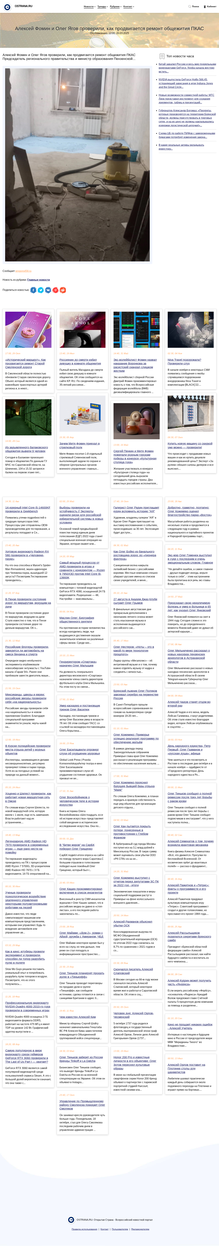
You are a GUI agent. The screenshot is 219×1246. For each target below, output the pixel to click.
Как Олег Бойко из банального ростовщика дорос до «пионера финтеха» (135, 555)
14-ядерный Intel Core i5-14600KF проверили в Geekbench (27, 509)
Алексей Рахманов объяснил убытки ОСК (133, 923)
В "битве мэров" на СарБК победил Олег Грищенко (76, 846)
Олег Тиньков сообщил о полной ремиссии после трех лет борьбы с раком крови (190, 797)
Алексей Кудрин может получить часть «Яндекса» (189, 982)
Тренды (101, 6)
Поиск (195, 6)
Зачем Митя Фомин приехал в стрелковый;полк (79, 445)
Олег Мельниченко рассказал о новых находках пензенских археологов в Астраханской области (189, 656)
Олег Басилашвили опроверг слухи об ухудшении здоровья (79, 751)
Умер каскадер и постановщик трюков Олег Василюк (79, 707)
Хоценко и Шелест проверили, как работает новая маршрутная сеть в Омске (28, 797)
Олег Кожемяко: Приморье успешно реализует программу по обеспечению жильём (136, 738)
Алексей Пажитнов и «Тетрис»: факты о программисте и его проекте (188, 889)
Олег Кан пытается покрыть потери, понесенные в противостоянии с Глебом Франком (132, 832)
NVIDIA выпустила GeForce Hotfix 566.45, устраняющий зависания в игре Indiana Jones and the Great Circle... (186, 83)
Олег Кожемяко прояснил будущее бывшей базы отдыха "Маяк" (134, 786)
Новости (89, 6)
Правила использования (84, 1229)
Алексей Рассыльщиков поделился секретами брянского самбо (189, 936)
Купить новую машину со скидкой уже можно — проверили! (190, 445)
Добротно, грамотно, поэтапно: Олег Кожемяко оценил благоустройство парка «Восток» (190, 511)
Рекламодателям (140, 1229)
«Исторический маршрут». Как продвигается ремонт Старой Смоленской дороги (25, 363)
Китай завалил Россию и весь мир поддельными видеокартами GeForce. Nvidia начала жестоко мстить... (187, 68)
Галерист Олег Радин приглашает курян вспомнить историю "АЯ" (136, 509)
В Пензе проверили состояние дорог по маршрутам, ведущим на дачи (28, 603)
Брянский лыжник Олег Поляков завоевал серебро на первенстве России (136, 694)
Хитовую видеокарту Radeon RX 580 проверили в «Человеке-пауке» (27, 555)
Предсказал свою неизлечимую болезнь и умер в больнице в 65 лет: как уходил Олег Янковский (189, 606)
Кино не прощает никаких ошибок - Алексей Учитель (190, 1026)
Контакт (127, 6)
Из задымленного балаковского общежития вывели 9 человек (26, 449)
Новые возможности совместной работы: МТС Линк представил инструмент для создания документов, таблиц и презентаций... (186, 99)
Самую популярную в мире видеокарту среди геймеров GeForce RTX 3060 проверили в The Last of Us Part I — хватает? (26, 1056)
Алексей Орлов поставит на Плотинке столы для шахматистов (186, 1068)
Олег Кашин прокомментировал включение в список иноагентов (80, 890)
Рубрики (115, 6)
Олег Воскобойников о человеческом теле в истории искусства (79, 801)
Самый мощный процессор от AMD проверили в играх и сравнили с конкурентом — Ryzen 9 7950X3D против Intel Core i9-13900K (82, 570)
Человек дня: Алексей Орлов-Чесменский (134, 1015)
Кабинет (211, 6)
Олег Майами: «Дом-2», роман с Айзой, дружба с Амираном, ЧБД (81, 934)
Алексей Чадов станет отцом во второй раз (189, 703)
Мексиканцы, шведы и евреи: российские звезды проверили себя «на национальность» (25, 698)
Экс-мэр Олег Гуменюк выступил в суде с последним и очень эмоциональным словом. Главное (190, 559)
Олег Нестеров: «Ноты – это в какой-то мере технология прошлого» (134, 650)
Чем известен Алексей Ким (77, 1017)
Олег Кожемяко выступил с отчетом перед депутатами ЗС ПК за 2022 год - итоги (136, 881)
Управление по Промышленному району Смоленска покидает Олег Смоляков (82, 1105)
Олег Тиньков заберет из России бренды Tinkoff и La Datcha (81, 1059)
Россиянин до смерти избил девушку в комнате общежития (80, 361)
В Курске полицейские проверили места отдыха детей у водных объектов (28, 749)
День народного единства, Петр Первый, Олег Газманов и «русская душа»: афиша (189, 749)
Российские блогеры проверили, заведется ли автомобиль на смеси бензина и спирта (27, 650)
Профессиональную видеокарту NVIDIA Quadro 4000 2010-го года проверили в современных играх (27, 1006)
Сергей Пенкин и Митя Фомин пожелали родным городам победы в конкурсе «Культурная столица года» (135, 457)
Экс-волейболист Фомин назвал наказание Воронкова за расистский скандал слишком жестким (135, 365)
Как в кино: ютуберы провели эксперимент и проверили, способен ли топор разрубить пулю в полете (25, 957)
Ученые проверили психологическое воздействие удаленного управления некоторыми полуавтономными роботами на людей (26, 900)
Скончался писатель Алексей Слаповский (133, 971)
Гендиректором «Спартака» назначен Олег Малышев (78, 663)
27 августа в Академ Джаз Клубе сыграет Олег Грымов (135, 601)
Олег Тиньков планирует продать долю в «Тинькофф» (81, 975)
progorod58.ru (23, 271)
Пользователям (120, 1229)
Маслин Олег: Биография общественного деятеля (76, 619)
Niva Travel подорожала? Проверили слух (184, 361)
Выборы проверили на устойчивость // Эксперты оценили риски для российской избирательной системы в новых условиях (81, 515)
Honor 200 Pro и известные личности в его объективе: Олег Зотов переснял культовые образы (135, 1063)
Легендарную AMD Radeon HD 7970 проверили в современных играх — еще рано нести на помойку (26, 847)
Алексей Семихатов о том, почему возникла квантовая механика (191, 843)
